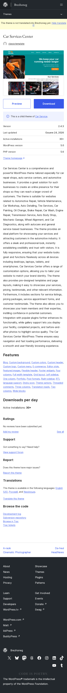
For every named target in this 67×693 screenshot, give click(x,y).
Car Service (41, 116)
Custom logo (9, 366)
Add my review (11, 431)
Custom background (19, 362)
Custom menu (24, 366)
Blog (5, 362)
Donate (41, 604)
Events (39, 598)
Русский (13, 491)
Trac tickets (9, 525)
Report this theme (12, 472)
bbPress (9, 630)
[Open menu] (62, 4)
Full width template (22, 374)
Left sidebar (52, 374)
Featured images (11, 370)
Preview (17, 103)
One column (9, 378)
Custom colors (38, 362)
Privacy (7, 582)
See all (60, 431)
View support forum (13, 452)
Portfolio (21, 378)
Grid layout (39, 374)
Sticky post (28, 382)
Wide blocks (19, 391)
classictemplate (16, 43)
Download (49, 103)
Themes (7, 14)
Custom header (55, 362)
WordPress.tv (12, 609)
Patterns (40, 582)
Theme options (43, 382)
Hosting (7, 577)
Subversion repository (14, 517)
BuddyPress (11, 636)
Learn (6, 593)
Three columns (22, 387)
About (6, 566)
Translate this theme (13, 498)
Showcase (41, 566)
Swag (40, 609)
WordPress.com (13, 619)
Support (7, 598)
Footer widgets (47, 370)
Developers (9, 604)
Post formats (33, 378)
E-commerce (39, 366)
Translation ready (41, 387)
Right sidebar (48, 378)
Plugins (39, 577)
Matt (7, 625)
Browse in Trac (11, 521)
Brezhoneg (16, 650)
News (6, 571)
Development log (12, 514)
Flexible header (30, 370)
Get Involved (42, 593)
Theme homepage (12, 158)
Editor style (53, 366)
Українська (29, 491)
